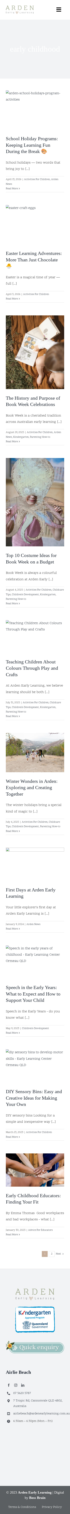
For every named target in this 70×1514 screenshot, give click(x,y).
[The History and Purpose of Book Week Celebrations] (35, 352)
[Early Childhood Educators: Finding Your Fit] (35, 1170)
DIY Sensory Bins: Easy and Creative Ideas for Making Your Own (34, 1098)
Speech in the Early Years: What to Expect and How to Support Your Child (33, 994)
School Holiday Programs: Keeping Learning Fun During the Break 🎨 (32, 145)
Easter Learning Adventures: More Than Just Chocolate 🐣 (34, 260)
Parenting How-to (40, 437)
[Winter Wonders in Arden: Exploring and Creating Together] (35, 752)
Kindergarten (21, 437)
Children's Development (25, 594)
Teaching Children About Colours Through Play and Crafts (32, 668)
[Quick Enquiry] (35, 1342)
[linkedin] (22, 1385)
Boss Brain (37, 1498)
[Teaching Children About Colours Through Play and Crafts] (35, 636)
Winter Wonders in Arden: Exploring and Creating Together (32, 788)
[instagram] (15, 1385)
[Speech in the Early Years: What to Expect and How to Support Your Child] (35, 962)
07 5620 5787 (22, 1393)
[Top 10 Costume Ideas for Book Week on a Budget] (35, 502)
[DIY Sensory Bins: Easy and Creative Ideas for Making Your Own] (35, 1066)
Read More (12, 189)
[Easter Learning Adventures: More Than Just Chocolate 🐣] (35, 224)
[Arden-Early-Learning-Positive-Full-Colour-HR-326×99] (35, 1290)
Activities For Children (37, 179)
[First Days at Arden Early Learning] (35, 864)
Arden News (33, 924)
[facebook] (8, 1385)
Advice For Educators (40, 1230)
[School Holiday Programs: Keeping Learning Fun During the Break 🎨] (35, 110)
